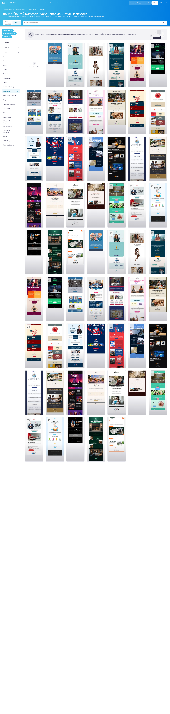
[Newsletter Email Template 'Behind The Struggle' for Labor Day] (34, 112)
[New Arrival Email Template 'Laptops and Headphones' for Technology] (116, 158)
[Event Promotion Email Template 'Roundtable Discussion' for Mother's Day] (96, 112)
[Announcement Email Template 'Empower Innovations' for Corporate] (75, 65)
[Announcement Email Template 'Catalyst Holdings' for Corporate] (116, 65)
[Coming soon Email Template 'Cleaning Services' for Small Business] (158, 205)
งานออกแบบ (8, 23)
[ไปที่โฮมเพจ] (8, 3)
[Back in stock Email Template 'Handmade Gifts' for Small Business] (116, 112)
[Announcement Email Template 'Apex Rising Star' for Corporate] (137, 158)
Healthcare (32, 9)
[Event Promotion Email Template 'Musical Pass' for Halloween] (34, 205)
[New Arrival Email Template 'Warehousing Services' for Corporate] (75, 112)
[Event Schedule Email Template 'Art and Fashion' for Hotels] (55, 252)
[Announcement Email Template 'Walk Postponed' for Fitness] (55, 65)
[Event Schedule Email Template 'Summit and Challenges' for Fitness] (137, 65)
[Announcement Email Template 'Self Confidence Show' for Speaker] (34, 252)
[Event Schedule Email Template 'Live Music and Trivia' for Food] (137, 112)
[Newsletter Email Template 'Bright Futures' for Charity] (55, 112)
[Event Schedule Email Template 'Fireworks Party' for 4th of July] (75, 158)
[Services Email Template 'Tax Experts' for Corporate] (137, 205)
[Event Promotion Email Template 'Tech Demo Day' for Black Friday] (158, 65)
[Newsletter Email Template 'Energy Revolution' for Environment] (96, 158)
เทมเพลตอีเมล (7, 9)
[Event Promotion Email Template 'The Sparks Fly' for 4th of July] (55, 158)
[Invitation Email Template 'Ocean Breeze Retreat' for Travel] (75, 205)
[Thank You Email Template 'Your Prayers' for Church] (96, 205)
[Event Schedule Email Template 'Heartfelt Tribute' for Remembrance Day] (158, 112)
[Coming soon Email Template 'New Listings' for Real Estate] (158, 158)
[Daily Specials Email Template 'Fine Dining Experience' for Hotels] (55, 205)
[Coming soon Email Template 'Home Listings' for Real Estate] (75, 252)
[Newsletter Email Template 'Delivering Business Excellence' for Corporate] (34, 158)
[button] (19, 42)
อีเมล (16, 23)
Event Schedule (20, 9)
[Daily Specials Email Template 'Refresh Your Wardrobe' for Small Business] (96, 65)
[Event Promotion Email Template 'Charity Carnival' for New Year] (116, 205)
